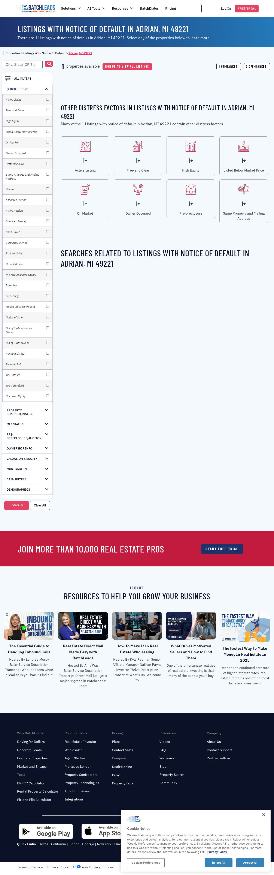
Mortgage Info (19, 469)
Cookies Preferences (145, 862)
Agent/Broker (75, 758)
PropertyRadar (123, 783)
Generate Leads (29, 750)
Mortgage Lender (78, 766)
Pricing (170, 8)
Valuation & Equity (22, 459)
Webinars (166, 758)
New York (104, 844)
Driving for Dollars (31, 741)
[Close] (263, 814)
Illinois (119, 844)
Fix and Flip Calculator (34, 799)
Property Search (172, 774)
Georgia (88, 844)
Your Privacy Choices (97, 867)
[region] (196, 841)
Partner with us (219, 758)
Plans (116, 741)
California (58, 844)
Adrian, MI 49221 (80, 53)
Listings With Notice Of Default (44, 53)
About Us (214, 741)
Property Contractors (81, 774)
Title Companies (77, 791)
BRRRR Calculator (31, 783)
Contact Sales (122, 750)
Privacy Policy (58, 867)
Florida (74, 844)
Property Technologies (82, 783)
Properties (13, 53)
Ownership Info (19, 448)
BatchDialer (149, 8)
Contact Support (219, 750)
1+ (85, 160)
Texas (43, 844)
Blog (162, 766)
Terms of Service (30, 867)
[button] (49, 64)
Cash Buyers (16, 479)
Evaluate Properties (32, 758)
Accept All (250, 862)
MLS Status (15, 424)
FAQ (162, 750)
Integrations (74, 799)
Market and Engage (32, 766)
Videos (164, 741)
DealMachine (122, 767)
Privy (116, 775)
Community (168, 783)
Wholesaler (73, 750)
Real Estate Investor (80, 741)
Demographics (18, 489)
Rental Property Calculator (37, 791)
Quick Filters (17, 89)
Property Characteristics (20, 412)
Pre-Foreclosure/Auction (24, 436)
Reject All (218, 862)
